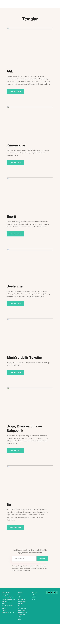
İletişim (20, 617)
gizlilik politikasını (25, 566)
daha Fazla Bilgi (15, 527)
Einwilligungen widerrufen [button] (22, 614)
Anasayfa (34, 592)
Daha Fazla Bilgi (15, 91)
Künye (19, 595)
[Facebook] (49, 593)
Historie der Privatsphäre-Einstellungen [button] (22, 608)
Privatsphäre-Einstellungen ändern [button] (22, 601)
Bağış (19, 619)
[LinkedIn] (57, 593)
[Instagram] (47, 593)
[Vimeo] (54, 593)
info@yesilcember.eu (8, 612)
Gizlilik (19, 597)
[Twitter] (51, 593)
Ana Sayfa (20, 592)
